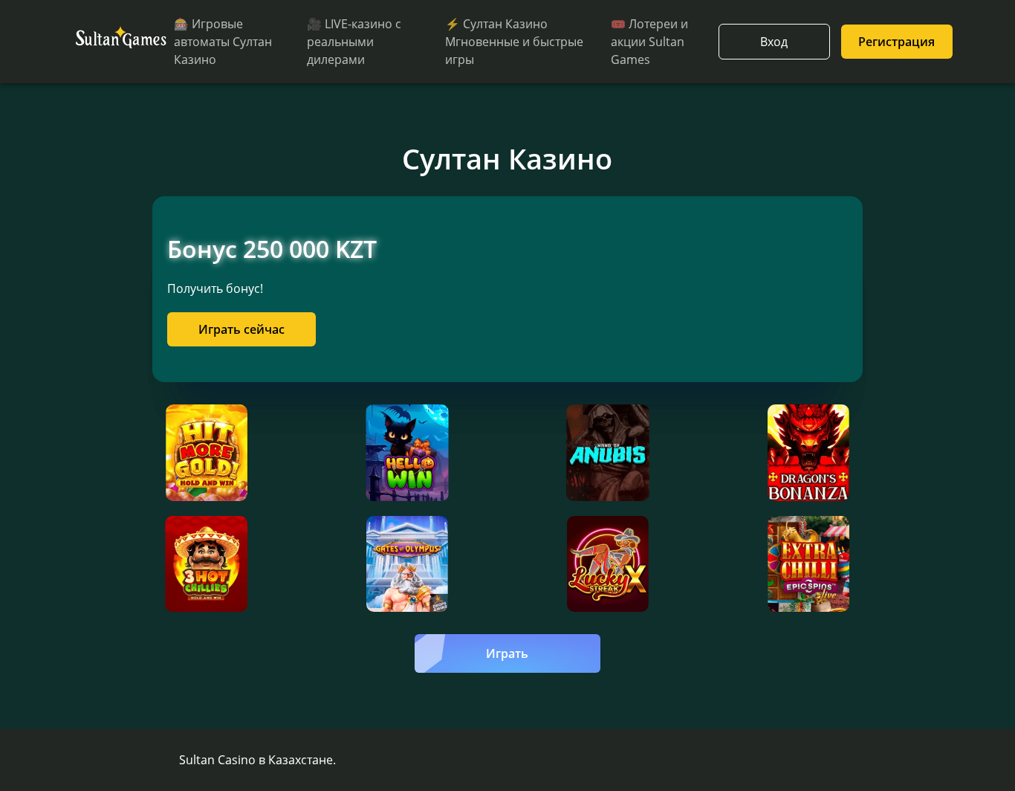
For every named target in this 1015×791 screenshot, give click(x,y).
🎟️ (649, 42)
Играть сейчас (241, 329)
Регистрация (896, 41)
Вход (774, 41)
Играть (507, 653)
